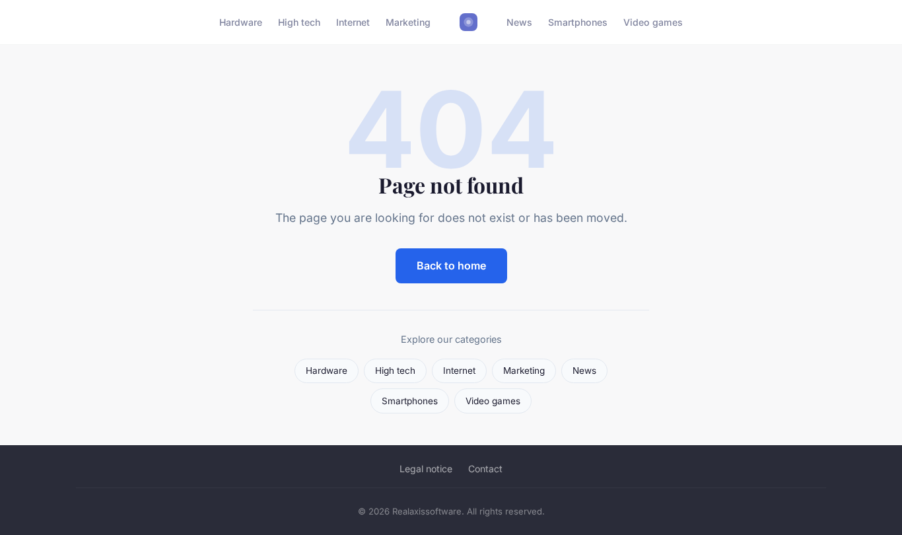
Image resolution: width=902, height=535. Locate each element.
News (519, 22)
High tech (299, 22)
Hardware (240, 22)
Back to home (451, 265)
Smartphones (577, 22)
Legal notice (425, 468)
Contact (485, 468)
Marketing (408, 22)
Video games (653, 22)
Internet (353, 22)
